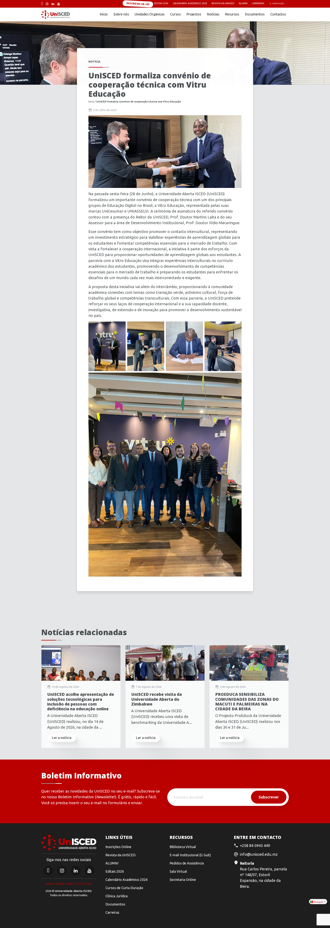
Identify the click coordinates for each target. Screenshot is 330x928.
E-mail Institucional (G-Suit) (190, 855)
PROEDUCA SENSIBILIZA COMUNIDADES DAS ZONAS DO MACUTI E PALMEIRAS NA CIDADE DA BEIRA (247, 701)
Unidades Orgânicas (149, 14)
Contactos (278, 14)
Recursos (232, 14)
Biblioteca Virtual (183, 847)
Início (104, 14)
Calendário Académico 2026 (190, 3)
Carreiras (258, 3)
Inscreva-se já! (137, 3)
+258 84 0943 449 (255, 845)
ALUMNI (111, 863)
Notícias (213, 14)
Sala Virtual (178, 871)
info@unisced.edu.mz (259, 854)
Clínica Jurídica (116, 896)
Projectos (193, 14)
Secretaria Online (183, 879)
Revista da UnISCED (223, 3)
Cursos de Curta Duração (124, 888)
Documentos (254, 14)
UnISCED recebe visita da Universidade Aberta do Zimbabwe (156, 699)
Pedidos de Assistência (187, 863)
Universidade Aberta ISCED (73, 891)
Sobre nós (121, 14)
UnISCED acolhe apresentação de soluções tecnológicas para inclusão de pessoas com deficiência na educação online (80, 701)
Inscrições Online (118, 847)
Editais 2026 (161, 3)
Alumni (243, 3)
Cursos (175, 14)
